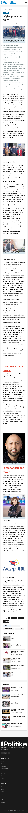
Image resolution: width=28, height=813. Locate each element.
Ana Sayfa (5, 9)
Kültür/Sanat (3, 766)
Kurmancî (3, 802)
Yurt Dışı (10, 9)
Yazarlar (3, 761)
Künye (2, 786)
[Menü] (26, 2)
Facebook (14, 618)
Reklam (2, 789)
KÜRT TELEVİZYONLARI (8, 628)
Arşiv (2, 794)
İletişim (2, 791)
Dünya (2, 775)
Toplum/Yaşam (4, 768)
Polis (22, 628)
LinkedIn (21, 618)
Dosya (2, 763)
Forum (2, 778)
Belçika (17, 628)
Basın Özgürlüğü (15, 625)
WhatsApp (6, 621)
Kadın (2, 771)
